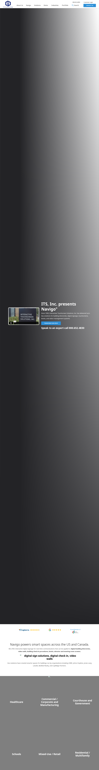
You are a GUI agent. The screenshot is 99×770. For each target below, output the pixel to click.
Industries (54, 5)
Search (76, 5)
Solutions (37, 5)
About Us (20, 5)
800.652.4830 (76, 328)
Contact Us (89, 5)
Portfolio (65, 5)
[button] (20, 5)
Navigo (28, 5)
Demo (46, 5)
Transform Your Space (51, 323)
